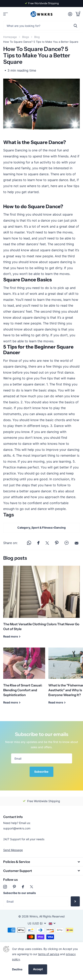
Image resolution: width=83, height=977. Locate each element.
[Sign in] (70, 14)
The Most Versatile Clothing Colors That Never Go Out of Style (41, 605)
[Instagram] (5, 887)
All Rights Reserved (52, 916)
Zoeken (75, 25)
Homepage (10, 37)
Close (41, 861)
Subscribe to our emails (19, 893)
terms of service (48, 954)
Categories (5, 14)
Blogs (25, 37)
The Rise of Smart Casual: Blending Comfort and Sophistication (24, 679)
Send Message (13, 850)
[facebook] (23, 886)
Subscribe (41, 771)
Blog (37, 37)
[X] (31, 886)
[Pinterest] (14, 887)
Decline (17, 969)
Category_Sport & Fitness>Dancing (41, 527)
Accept (38, 969)
